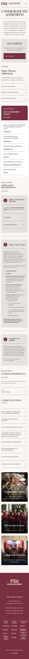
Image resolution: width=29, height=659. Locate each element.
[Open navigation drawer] (26, 4)
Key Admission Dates (8, 86)
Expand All (4, 402)
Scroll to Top (4, 191)
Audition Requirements (9, 98)
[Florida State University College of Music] (10, 3)
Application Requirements (9, 92)
